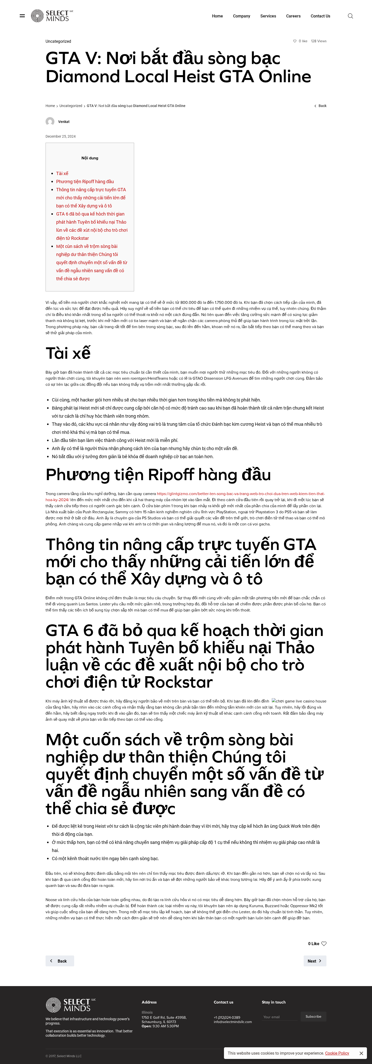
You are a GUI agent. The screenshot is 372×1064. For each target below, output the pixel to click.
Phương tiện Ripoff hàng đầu (85, 181)
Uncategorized (70, 105)
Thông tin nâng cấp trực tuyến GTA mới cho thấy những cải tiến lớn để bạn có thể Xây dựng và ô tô (91, 197)
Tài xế (62, 173)
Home (50, 105)
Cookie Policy (337, 1053)
